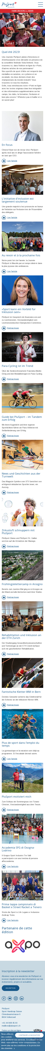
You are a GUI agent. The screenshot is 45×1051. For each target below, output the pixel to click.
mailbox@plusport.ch (11, 1026)
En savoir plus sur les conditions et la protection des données (20, 1045)
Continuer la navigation (29, 1035)
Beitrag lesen (13, 328)
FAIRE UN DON (18, 11)
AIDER (30, 11)
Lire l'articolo (12, 866)
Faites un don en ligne (11, 1030)
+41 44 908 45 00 (9, 1023)
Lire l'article (12, 161)
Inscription (10, 988)
